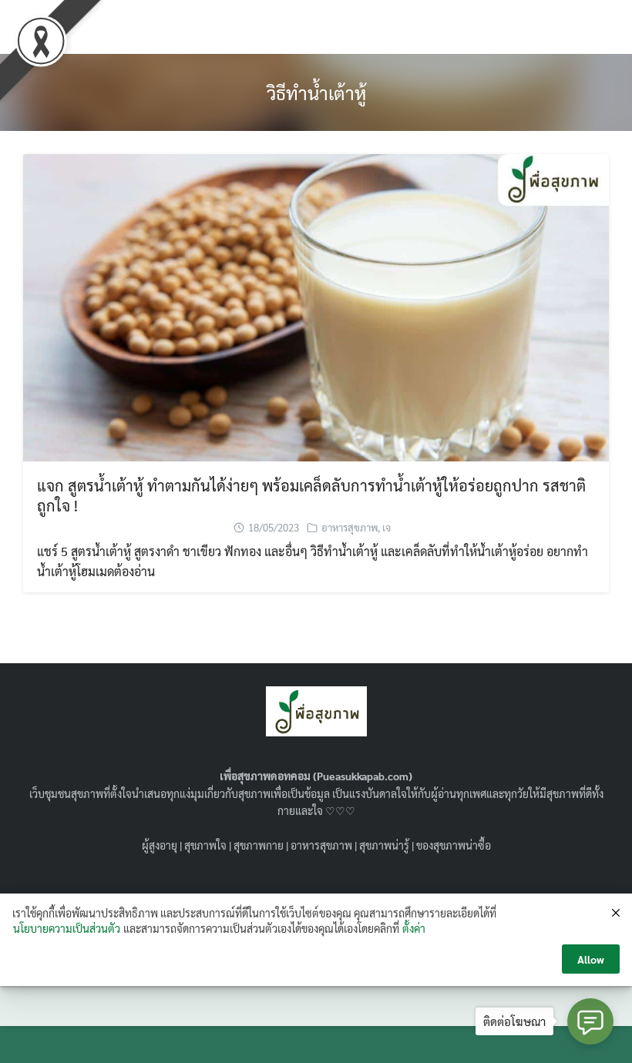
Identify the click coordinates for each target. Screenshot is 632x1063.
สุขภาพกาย (259, 845)
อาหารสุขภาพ (349, 527)
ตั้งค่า (413, 928)
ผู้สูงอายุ (159, 845)
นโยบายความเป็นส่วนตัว (66, 928)
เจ (386, 527)
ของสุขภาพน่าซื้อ (453, 845)
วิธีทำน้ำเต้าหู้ (316, 92)
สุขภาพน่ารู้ (384, 845)
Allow (590, 959)
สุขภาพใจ (205, 845)
